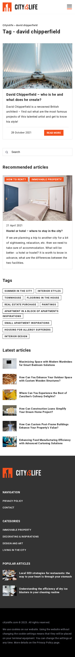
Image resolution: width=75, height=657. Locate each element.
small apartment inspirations (27, 323)
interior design (16, 336)
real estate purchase (20, 304)
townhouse (13, 297)
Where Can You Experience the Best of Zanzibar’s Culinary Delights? (43, 394)
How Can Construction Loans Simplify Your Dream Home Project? (42, 410)
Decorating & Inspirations (21, 536)
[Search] (7, 152)
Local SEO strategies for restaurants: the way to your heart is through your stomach (45, 575)
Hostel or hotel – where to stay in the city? (34, 231)
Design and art (13, 543)
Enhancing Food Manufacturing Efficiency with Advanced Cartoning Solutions (45, 441)
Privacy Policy (45, 642)
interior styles (49, 291)
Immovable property (17, 529)
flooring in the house (43, 297)
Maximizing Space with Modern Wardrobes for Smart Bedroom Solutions (45, 363)
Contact (8, 507)
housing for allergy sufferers (28, 329)
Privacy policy (13, 501)
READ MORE (54, 132)
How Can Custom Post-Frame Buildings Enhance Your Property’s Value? (44, 426)
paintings (49, 304)
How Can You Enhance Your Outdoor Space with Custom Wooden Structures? (45, 379)
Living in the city (14, 550)
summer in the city (18, 291)
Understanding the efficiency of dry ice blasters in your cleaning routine (43, 590)
